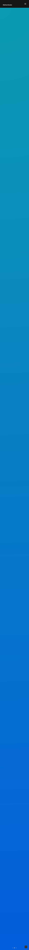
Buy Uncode (14, 486)
